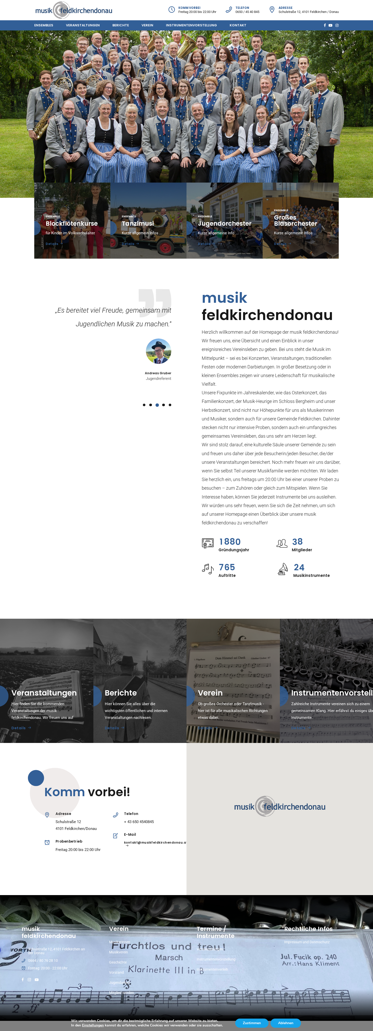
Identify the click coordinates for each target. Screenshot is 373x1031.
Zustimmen (252, 1023)
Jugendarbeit (119, 983)
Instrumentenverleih (212, 969)
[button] (280, 806)
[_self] (47, 815)
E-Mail (130, 834)
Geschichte (118, 962)
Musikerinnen (119, 942)
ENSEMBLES (43, 25)
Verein (147, 25)
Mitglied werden (121, 993)
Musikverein (118, 952)
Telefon (131, 813)
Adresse (63, 813)
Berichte (120, 25)
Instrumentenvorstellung (191, 25)
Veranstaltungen (83, 25)
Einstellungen (93, 1025)
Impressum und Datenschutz (307, 942)
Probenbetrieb (69, 841)
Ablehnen (285, 1023)
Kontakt (238, 25)
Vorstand (116, 972)
